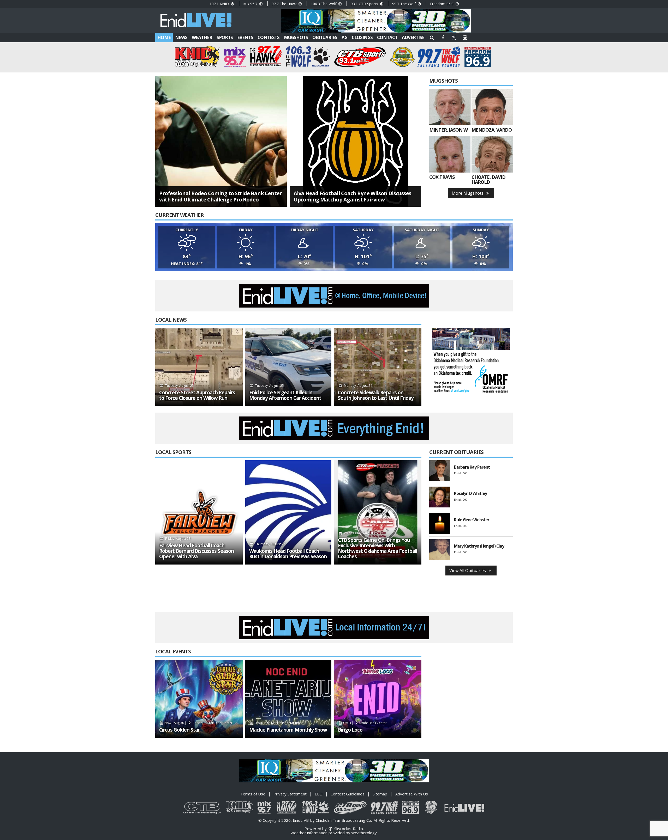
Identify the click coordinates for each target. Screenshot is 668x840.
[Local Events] (199, 699)
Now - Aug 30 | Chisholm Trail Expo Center (198, 723)
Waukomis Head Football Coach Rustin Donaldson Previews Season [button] (288, 553)
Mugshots (296, 37)
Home (164, 37)
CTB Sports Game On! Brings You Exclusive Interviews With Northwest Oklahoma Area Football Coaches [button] (377, 548)
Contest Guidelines (348, 793)
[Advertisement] (376, 21)
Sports (225, 37)
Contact (387, 37)
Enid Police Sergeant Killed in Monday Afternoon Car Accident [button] (285, 395)
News (181, 37)
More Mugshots (468, 193)
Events (245, 37)
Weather (202, 37)
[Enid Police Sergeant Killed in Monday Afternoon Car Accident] (288, 367)
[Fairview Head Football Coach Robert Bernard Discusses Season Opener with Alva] (199, 512)
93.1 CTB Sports (365, 3)
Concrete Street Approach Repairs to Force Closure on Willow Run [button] (197, 395)
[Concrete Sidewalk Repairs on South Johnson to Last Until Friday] (377, 367)
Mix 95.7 (250, 3)
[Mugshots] (449, 107)
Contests (268, 37)
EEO (319, 793)
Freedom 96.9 (442, 3)
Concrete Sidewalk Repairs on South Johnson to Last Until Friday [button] (376, 395)
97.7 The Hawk (285, 3)
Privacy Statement (290, 793)
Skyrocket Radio (348, 828)
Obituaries (324, 37)
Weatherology (364, 832)
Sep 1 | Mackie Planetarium (277, 723)
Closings (362, 37)
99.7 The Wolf (404, 3)
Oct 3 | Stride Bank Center (364, 723)
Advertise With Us (411, 793)
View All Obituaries (468, 570)
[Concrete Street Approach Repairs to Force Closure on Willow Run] (199, 367)
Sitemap (380, 793)
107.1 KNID (220, 3)
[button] (432, 37)
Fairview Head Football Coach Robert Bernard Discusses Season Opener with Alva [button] (196, 551)
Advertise (413, 37)
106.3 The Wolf (324, 3)
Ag (344, 37)
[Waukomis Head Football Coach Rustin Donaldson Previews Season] (288, 512)
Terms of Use (252, 793)
